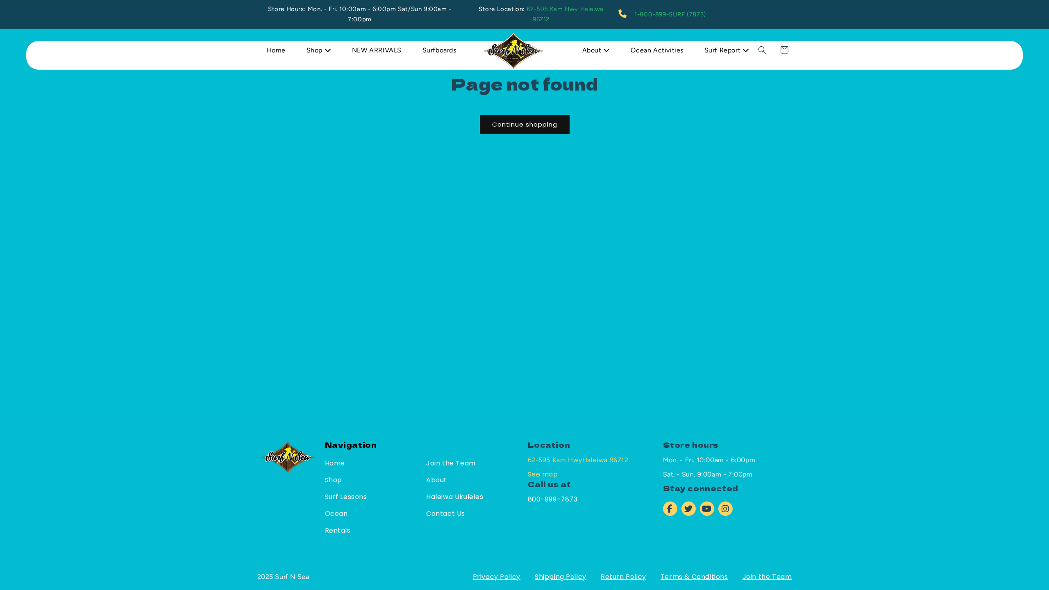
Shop (316, 50)
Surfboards (439, 50)
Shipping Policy (560, 576)
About (593, 50)
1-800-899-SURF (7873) (670, 14)
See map (543, 474)
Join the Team (451, 463)
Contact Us (445, 513)
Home (276, 50)
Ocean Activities (657, 50)
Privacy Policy (496, 576)
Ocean (336, 513)
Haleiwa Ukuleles (455, 497)
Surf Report (723, 50)
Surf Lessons (346, 497)
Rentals (338, 530)
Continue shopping (524, 124)
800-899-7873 (553, 499)
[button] (762, 50)
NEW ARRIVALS (377, 50)
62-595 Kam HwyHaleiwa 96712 (578, 460)
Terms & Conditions (694, 576)
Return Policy (623, 576)
